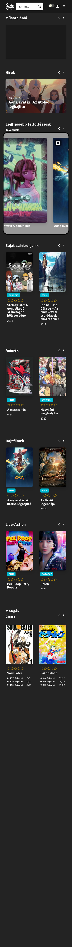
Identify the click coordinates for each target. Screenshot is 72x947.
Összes (10, 616)
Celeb (44, 584)
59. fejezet (48, 681)
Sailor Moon (48, 673)
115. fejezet (16, 685)
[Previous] (59, 18)
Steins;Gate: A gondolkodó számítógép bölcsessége (17, 310)
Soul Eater (14, 673)
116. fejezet (16, 681)
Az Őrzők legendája (47, 502)
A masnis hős (16, 409)
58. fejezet (48, 685)
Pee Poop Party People (18, 585)
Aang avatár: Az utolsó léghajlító (19, 502)
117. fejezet (16, 678)
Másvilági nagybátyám (49, 411)
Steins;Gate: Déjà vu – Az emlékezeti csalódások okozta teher (49, 312)
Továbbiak (12, 130)
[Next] (63, 18)
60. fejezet (48, 678)
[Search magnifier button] (39, 6)
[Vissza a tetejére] (66, 938)
